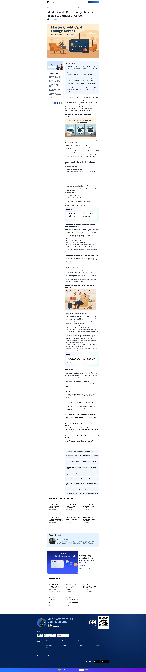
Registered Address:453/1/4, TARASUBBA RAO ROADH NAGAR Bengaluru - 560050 (65, 662)
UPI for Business (49, 647)
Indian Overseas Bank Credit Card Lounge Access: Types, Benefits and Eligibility (82, 456)
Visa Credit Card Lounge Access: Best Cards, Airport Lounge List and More (81, 468)
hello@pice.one (42, 655)
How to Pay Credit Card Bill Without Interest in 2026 (73, 359)
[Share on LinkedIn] (59, 103)
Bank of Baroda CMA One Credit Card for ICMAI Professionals (73, 506)
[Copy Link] (53, 103)
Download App (93, 2)
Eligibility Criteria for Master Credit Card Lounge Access (55, 77)
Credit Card (53, 7)
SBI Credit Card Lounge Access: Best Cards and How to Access (81, 479)
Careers (80, 645)
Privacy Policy (97, 645)
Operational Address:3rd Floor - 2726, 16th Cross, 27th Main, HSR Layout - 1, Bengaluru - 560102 (46, 662)
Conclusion (51, 97)
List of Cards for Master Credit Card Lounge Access (54, 81)
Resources (64, 640)
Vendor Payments (50, 643)
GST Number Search (66, 643)
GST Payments (49, 645)
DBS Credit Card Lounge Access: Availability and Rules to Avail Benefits (81, 462)
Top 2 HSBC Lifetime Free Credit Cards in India (73, 518)
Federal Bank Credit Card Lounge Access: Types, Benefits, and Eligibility (81, 484)
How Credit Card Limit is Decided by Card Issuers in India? (55, 601)
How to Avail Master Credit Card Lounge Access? (54, 90)
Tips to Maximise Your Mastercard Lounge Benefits (55, 94)
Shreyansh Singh (53, 509)
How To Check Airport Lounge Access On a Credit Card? (55, 506)
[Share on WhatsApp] (61, 103)
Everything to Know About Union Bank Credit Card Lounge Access (82, 493)
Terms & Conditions (99, 643)
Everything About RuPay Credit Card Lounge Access (72, 215)
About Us (80, 643)
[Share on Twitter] (57, 103)
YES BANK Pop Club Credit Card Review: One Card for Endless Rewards (56, 519)
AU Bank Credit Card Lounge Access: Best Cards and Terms (80, 451)
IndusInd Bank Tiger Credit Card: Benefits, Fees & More (89, 215)
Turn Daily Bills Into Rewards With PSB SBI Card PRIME (55, 586)
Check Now (81, 669)
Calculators (64, 645)
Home (48, 7)
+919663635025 (52, 655)
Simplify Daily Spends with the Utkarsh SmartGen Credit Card (87, 559)
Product (48, 640)
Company (80, 640)
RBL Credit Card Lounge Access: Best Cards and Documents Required (80, 473)
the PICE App (86, 205)
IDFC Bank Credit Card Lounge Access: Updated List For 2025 (81, 489)
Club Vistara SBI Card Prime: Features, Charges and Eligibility (89, 519)
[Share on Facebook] (55, 103)
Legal (96, 640)
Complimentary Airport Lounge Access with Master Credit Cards (54, 85)
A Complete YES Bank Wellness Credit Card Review (88, 506)
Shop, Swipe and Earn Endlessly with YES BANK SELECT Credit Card (89, 586)
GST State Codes (66, 647)
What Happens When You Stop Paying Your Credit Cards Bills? (89, 359)
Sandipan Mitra (54, 19)
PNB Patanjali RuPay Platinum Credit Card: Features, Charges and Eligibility (72, 587)
